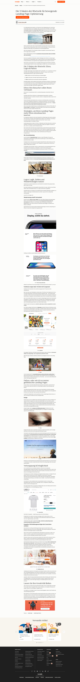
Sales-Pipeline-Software (28, 666)
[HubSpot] (40, 674)
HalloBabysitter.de (41, 569)
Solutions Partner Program (59, 664)
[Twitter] (40, 671)
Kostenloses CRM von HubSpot (19, 654)
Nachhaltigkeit (49, 663)
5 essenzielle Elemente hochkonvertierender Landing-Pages (43, 374)
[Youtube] (37, 671)
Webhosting (16, 664)
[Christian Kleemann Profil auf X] (25, 22)
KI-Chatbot (16, 661)
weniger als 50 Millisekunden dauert (38, 408)
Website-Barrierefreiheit (49, 677)
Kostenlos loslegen (61, 1)
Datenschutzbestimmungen (29, 677)
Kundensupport (58, 651)
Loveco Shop (41, 512)
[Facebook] (32, 671)
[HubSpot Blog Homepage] (17, 1)
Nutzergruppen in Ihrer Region (60, 655)
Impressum (37, 677)
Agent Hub (16, 657)
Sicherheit (42, 677)
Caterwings (39, 307)
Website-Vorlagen (39, 660)
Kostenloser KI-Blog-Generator (29, 657)
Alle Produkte (17, 651)
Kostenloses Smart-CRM (28, 654)
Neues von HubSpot (49, 660)
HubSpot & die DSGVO (59, 661)
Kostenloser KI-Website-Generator (18, 660)
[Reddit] (45, 671)
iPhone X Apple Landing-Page (41, 282)
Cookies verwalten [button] (57, 677)
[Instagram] (34, 671)
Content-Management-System (19, 663)
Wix (40, 458)
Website (21, 5)
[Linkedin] (42, 671)
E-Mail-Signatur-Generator (41, 651)
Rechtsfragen (22, 677)
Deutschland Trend (33, 137)
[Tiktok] (48, 671)
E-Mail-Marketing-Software (18, 667)
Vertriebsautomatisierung (28, 663)
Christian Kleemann (21, 22)
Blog (47, 657)
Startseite (16, 5)
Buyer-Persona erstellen (40, 657)
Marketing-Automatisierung (18, 666)
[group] (25, 632)
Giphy (41, 372)
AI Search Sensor (39, 654)
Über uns (48, 651)
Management (48, 654)
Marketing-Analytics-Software (29, 651)
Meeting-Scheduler (27, 660)
